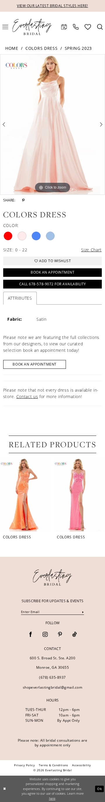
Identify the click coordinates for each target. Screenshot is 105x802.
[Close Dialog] (4, 788)
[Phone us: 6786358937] (76, 27)
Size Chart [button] (91, 249)
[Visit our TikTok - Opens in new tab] (74, 634)
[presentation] (25, 495)
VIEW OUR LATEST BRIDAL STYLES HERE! (52, 6)
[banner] (52, 577)
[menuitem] (64, 27)
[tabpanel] (52, 124)
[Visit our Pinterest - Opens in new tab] (60, 634)
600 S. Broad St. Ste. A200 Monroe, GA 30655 (52, 663)
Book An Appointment (34, 364)
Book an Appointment (52, 272)
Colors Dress (41, 48)
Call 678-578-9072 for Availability (52, 284)
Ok (99, 789)
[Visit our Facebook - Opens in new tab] (30, 634)
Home (11, 48)
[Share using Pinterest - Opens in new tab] (23, 200)
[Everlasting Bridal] (32, 26)
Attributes (20, 298)
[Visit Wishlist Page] (88, 27)
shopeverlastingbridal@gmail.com (53, 687)
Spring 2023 (78, 48)
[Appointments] (64, 27)
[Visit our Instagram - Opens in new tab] (45, 634)
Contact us (27, 396)
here (52, 798)
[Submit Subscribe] (83, 612)
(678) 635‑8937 (52, 677)
